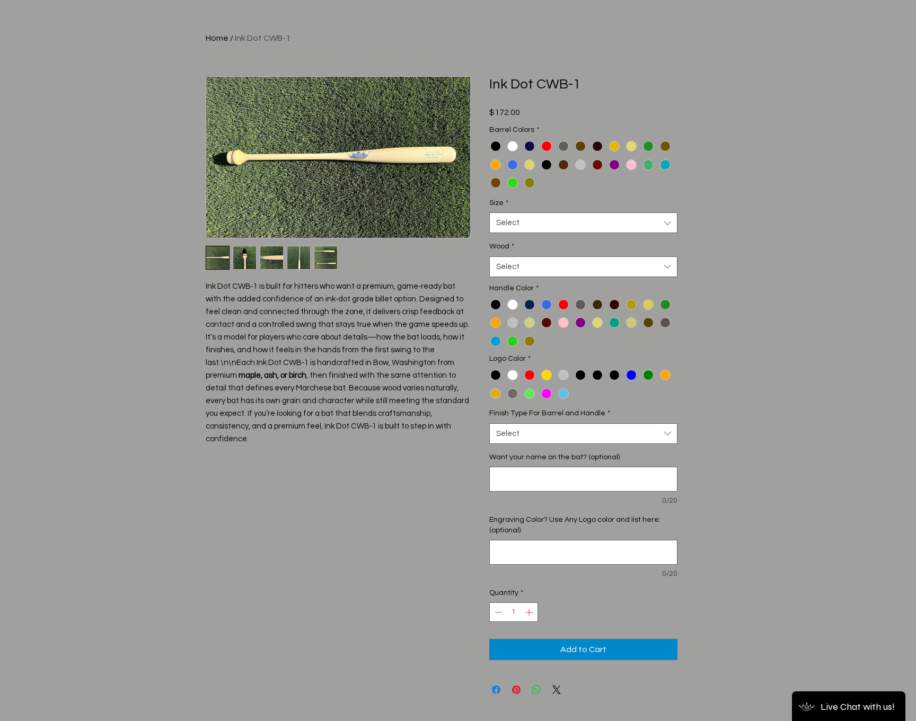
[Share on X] (556, 689)
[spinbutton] (513, 612)
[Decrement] (497, 612)
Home (217, 38)
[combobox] (583, 222)
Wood (501, 246)
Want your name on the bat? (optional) (554, 457)
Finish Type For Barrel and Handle (549, 413)
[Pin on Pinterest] (516, 689)
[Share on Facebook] (496, 689)
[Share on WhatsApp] (536, 689)
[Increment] (529, 612)
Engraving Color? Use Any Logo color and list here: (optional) (574, 525)
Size (498, 203)
